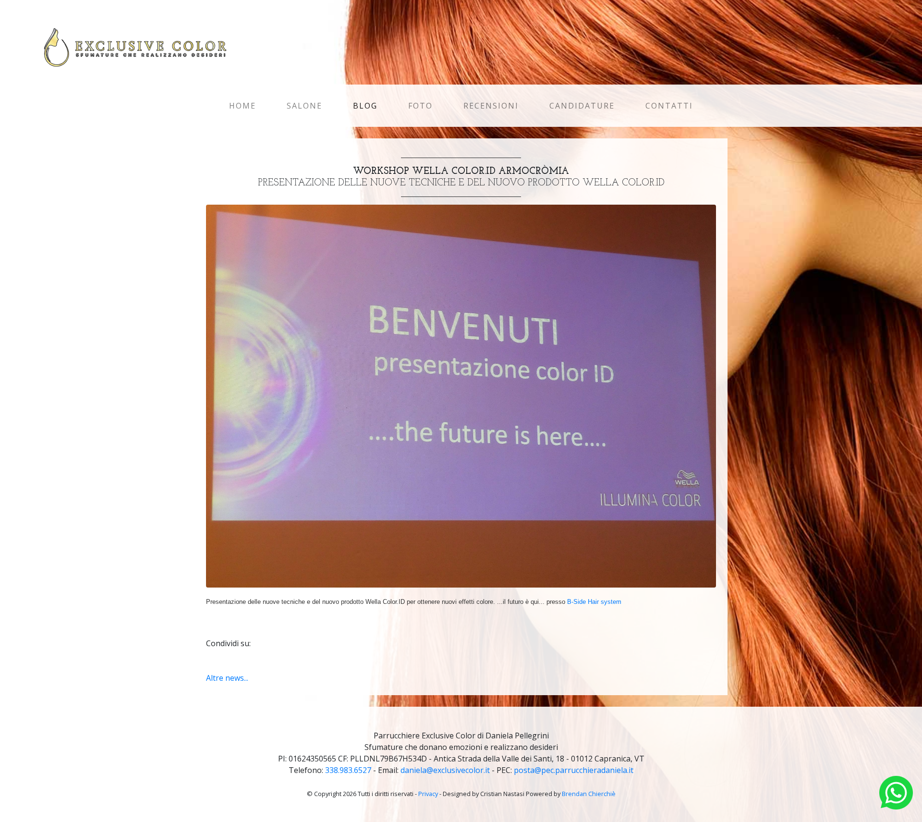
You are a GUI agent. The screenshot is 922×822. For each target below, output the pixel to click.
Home (244, 105)
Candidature (582, 105)
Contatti (669, 105)
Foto (420, 105)
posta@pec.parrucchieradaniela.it (573, 770)
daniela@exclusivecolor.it (445, 770)
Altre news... (227, 678)
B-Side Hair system (594, 601)
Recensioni (491, 105)
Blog (365, 105)
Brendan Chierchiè (589, 793)
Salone (304, 105)
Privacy (428, 793)
